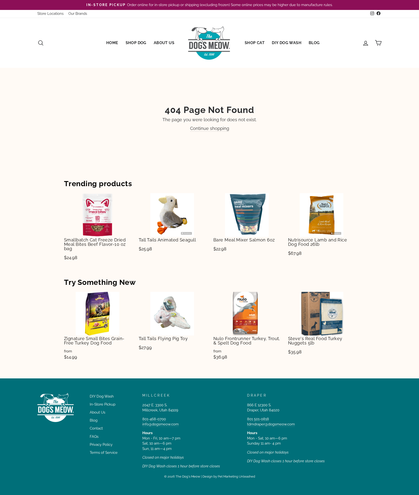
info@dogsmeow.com (160, 424)
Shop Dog (136, 42)
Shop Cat (255, 42)
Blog (314, 42)
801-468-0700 (154, 419)
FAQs (94, 436)
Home (112, 42)
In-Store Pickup (102, 404)
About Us (164, 42)
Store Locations (50, 13)
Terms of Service (104, 452)
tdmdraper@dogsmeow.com (271, 424)
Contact (96, 428)
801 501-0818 (258, 419)
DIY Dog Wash (286, 42)
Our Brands (77, 13)
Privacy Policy (101, 444)
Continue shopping (209, 128)
